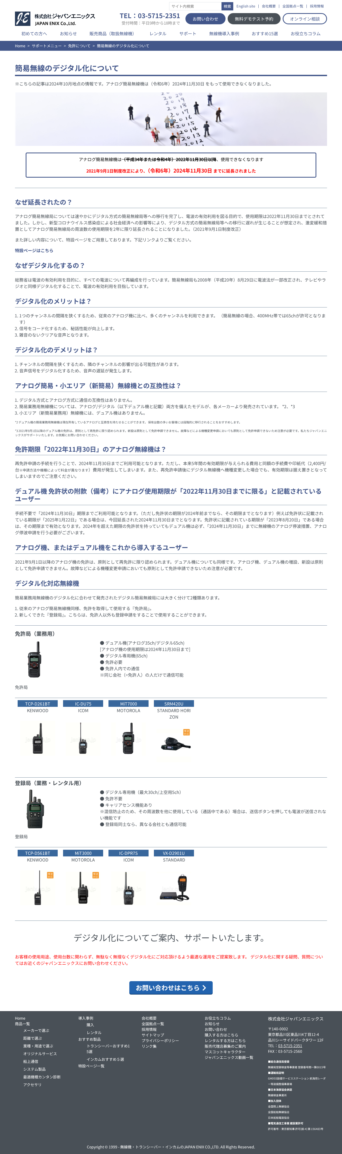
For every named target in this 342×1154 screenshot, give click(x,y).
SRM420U (174, 703)
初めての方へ (34, 33)
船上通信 (30, 1061)
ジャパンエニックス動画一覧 (229, 1057)
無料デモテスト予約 (254, 18)
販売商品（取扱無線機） (113, 33)
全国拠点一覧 (292, 6)
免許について (79, 45)
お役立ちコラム (306, 33)
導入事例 (85, 1018)
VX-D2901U (174, 853)
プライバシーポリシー (160, 1040)
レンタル (157, 33)
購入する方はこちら (221, 1035)
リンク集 (149, 1046)
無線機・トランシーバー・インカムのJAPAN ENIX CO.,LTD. (170, 1146)
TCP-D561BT (37, 853)
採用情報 (317, 6)
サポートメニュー (47, 45)
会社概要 (269, 6)
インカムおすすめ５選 (105, 1059)
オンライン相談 (305, 18)
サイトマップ (153, 1035)
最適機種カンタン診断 (42, 1076)
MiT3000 (83, 853)
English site (245, 6)
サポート (187, 33)
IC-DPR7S (128, 853)
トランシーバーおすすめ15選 (108, 1048)
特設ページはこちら (34, 250)
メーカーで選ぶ (36, 1030)
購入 (90, 1024)
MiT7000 (128, 703)
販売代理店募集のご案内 (225, 1046)
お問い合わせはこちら (168, 987)
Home (20, 45)
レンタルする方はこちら (225, 1040)
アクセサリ (32, 1084)
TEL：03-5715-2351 (150, 18)
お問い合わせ (205, 18)
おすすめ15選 (265, 33)
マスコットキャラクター (225, 1051)
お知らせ (68, 33)
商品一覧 (22, 1023)
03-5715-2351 (290, 1045)
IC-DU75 (83, 703)
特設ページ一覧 (91, 1066)
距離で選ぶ (32, 1038)
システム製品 (34, 1069)
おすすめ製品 (89, 1039)
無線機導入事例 (224, 33)
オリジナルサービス (40, 1053)
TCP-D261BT (37, 703)
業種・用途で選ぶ (38, 1045)
